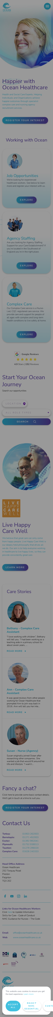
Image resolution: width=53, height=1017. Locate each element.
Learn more (28, 994)
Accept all (13, 1006)
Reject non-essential (32, 1006)
